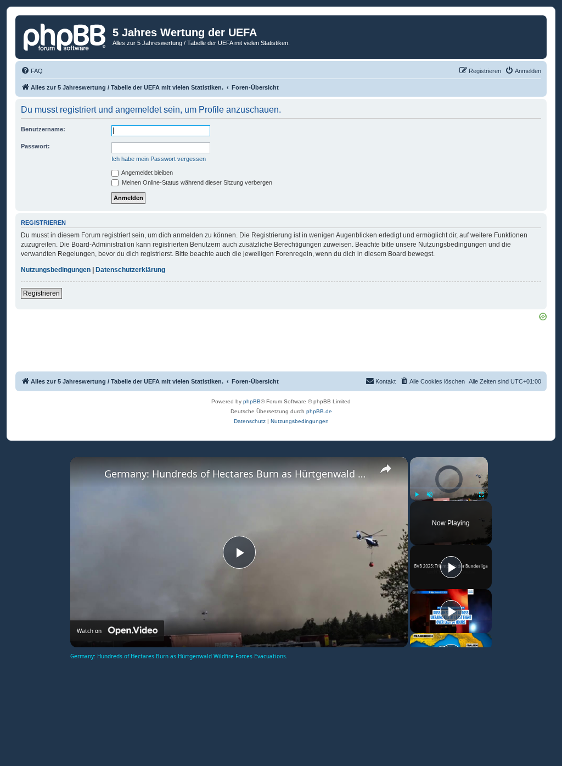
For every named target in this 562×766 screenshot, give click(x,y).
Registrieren (41, 293)
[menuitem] (32, 70)
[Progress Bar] (449, 487)
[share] (386, 469)
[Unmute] (429, 494)
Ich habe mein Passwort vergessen (158, 159)
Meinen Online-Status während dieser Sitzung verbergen (196, 182)
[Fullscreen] (481, 494)
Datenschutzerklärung (130, 270)
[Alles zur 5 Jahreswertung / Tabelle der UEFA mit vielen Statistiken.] (65, 35)
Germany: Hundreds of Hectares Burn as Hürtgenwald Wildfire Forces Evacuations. (237, 473)
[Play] (416, 494)
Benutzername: (43, 129)
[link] (88, 475)
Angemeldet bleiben (146, 172)
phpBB (252, 401)
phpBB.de (319, 411)
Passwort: (35, 146)
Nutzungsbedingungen (56, 270)
